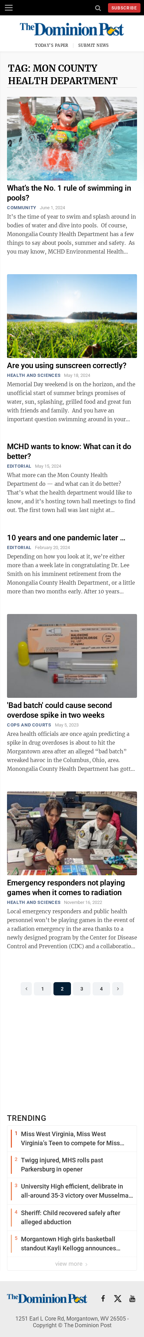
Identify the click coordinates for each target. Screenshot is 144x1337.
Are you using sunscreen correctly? (67, 365)
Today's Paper (52, 45)
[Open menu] (8, 7)
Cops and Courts (29, 725)
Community (21, 207)
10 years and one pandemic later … (66, 537)
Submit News (93, 45)
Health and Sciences (33, 375)
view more (69, 1263)
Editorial (19, 466)
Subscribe (124, 8)
